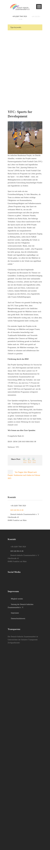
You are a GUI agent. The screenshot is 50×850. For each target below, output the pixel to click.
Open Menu (39, 6)
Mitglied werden (16, 599)
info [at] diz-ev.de (16, 510)
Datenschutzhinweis (17, 618)
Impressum (14, 613)
